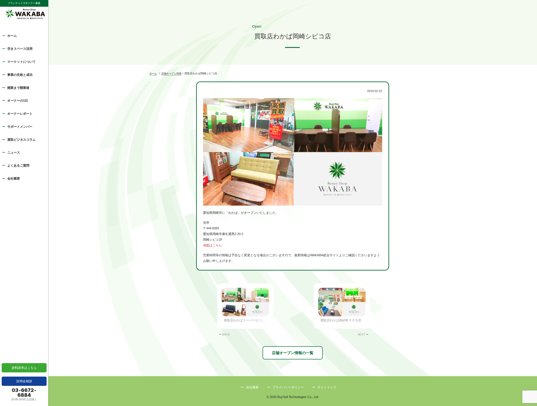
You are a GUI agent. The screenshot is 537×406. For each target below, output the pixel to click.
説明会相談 (24, 381)
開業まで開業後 (18, 87)
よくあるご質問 (18, 165)
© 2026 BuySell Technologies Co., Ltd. (293, 397)
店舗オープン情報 (171, 73)
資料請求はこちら (24, 367)
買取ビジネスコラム (21, 139)
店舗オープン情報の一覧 (292, 353)
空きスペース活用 (20, 48)
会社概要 (13, 178)
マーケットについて (21, 61)
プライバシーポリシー (288, 387)
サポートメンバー (20, 126)
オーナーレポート (20, 113)
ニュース (13, 152)
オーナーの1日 (17, 100)
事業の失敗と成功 (20, 74)
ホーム (12, 35)
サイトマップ (326, 387)
